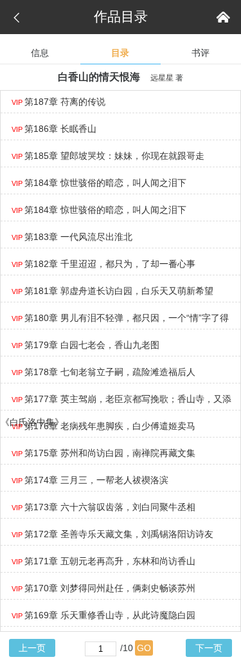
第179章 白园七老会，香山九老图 (85, 345)
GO (144, 648)
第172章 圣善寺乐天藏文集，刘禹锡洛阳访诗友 (112, 534)
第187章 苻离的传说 (58, 102)
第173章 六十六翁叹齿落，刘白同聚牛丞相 (103, 507)
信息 (40, 53)
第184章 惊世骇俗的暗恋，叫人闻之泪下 (99, 183)
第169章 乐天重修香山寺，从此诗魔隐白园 (103, 615)
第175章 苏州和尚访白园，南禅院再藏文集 (103, 453)
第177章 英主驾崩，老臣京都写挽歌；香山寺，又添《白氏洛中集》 (116, 410)
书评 (201, 53)
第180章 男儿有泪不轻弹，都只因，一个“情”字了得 (120, 318)
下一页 (208, 648)
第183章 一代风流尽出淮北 (72, 237)
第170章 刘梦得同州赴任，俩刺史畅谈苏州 (103, 588)
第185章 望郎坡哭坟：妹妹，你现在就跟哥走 (108, 156)
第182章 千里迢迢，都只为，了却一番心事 (103, 264)
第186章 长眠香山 (54, 129)
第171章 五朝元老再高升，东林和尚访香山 (103, 561)
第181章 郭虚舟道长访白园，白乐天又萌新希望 (112, 291)
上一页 (32, 648)
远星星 (162, 77)
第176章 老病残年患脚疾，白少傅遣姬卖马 (103, 426)
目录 (120, 53)
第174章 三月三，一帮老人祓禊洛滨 (90, 480)
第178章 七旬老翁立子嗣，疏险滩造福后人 (103, 372)
